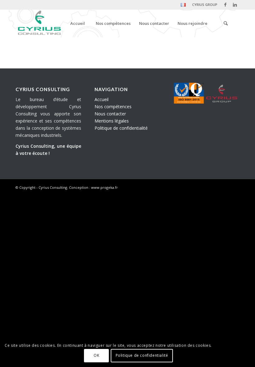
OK (96, 355)
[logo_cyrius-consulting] (39, 23)
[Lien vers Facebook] (225, 4)
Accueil (102, 99)
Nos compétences (113, 106)
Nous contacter (110, 114)
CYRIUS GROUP (204, 4)
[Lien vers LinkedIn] (234, 4)
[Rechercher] (225, 23)
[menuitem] (183, 5)
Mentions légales (112, 121)
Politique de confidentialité (121, 128)
